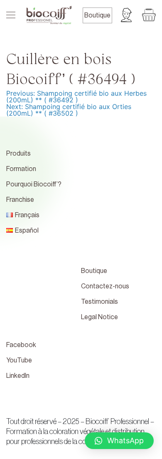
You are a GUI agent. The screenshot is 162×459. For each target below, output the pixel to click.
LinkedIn (17, 375)
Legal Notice (99, 317)
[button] (119, 440)
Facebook (21, 345)
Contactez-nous (105, 286)
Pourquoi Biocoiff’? (33, 184)
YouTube (19, 360)
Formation (21, 169)
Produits (18, 153)
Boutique (97, 15)
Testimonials (99, 301)
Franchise (20, 199)
